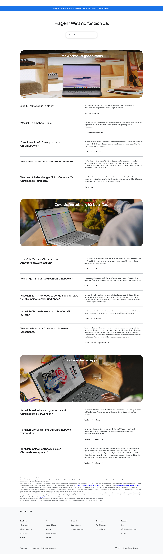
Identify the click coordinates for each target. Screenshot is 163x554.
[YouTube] (31, 511)
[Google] (23, 548)
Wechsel (72, 35)
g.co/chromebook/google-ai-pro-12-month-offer (87, 485)
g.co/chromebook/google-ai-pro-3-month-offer (127, 485)
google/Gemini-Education (47, 497)
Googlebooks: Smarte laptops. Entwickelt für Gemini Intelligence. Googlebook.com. (81, 9)
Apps (92, 35)
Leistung (83, 35)
